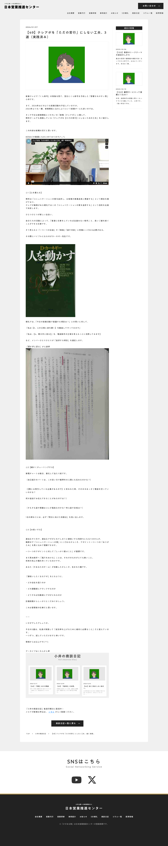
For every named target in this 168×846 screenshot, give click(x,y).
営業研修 (92, 13)
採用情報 (159, 13)
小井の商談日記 (40, 734)
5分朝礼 (125, 13)
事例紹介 (103, 13)
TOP (28, 734)
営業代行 (81, 13)
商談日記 (136, 13)
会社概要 (71, 13)
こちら (51, 712)
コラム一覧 (148, 13)
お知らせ (114, 13)
